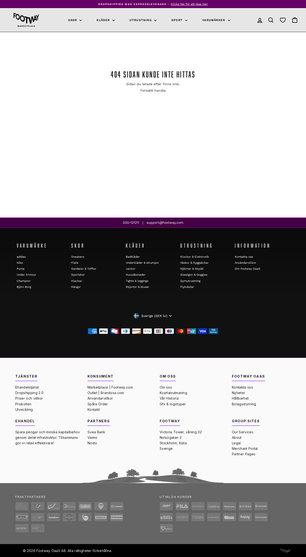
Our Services (242, 432)
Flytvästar (187, 287)
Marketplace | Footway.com (110, 387)
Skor (73, 20)
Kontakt (93, 409)
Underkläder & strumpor (142, 262)
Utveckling (24, 409)
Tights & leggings (137, 281)
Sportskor (78, 274)
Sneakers (77, 256)
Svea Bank (96, 432)
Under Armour (26, 274)
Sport (177, 20)
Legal (236, 443)
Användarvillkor (245, 262)
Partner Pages (243, 454)
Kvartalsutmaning (173, 393)
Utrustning (141, 20)
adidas (21, 256)
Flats (74, 262)
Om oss (166, 387)
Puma (20, 268)
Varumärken (214, 20)
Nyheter (238, 393)
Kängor (76, 287)
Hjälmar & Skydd (191, 268)
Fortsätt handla (153, 90)
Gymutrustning (190, 281)
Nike (20, 262)
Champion (23, 281)
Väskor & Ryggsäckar (194, 262)
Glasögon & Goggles (193, 274)
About (237, 437)
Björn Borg (24, 287)
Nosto (92, 443)
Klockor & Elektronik (194, 256)
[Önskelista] (282, 20)
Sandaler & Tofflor (83, 268)
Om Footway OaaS (247, 268)
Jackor (130, 268)
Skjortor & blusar (137, 287)
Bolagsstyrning (244, 404)
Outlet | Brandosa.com (105, 393)
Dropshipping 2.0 (29, 393)
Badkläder (133, 256)
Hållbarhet (240, 398)
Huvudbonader (136, 274)
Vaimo (92, 437)
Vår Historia (169, 398)
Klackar (76, 281)
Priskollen (23, 404)
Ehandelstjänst (27, 387)
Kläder (104, 20)
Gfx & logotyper (173, 404)
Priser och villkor (29, 398)
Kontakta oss (244, 256)
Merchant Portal (245, 448)
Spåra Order (97, 404)
